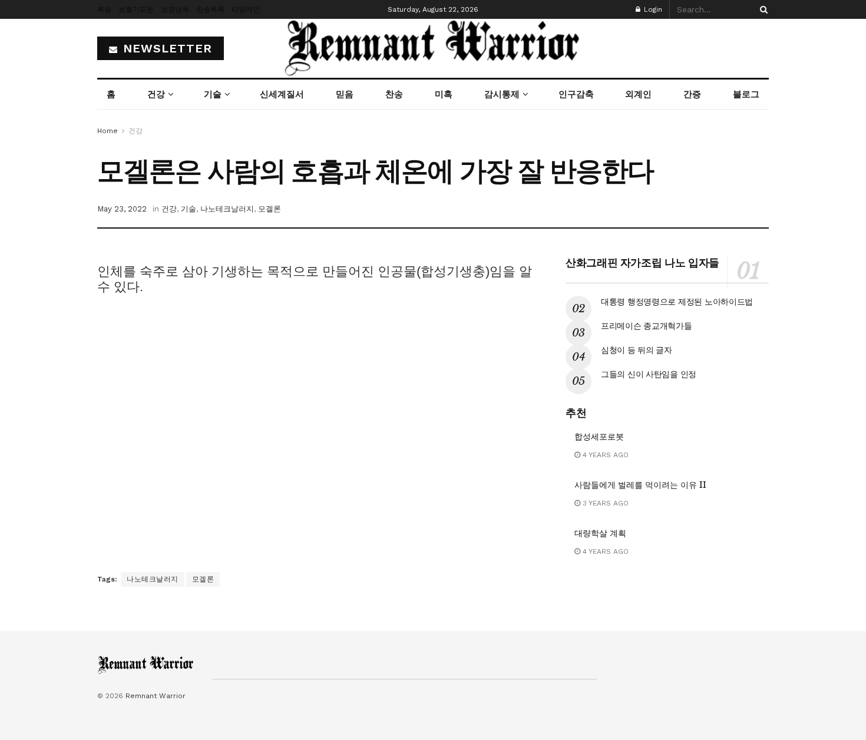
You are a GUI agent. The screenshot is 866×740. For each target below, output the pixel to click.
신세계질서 (282, 94)
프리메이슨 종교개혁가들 (646, 326)
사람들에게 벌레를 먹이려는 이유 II (640, 485)
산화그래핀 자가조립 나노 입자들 (642, 262)
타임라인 (246, 9)
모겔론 (269, 208)
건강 (156, 94)
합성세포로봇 (599, 436)
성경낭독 (175, 9)
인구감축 (576, 94)
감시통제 (502, 94)
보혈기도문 (136, 9)
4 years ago (604, 455)
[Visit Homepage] (433, 48)
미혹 (443, 94)
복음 (104, 9)
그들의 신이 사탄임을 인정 (648, 374)
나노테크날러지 (227, 208)
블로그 (746, 94)
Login (652, 9)
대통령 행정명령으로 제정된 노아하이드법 (677, 301)
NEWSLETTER (165, 48)
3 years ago (604, 503)
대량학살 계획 (600, 533)
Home (107, 131)
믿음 (344, 94)
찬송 (394, 94)
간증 (692, 94)
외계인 (638, 94)
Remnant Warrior (155, 696)
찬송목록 (210, 9)
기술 (213, 94)
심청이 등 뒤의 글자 (636, 350)
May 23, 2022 (122, 208)
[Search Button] (761, 9)
